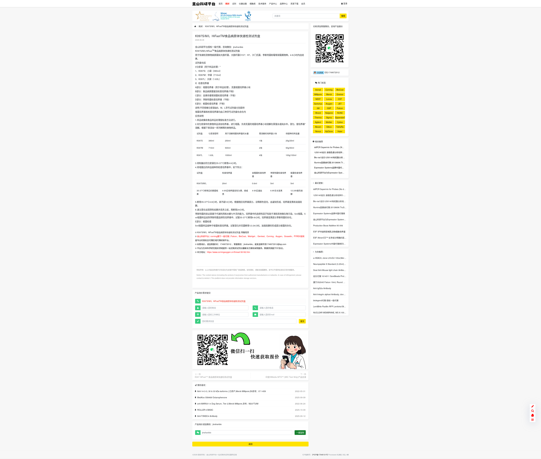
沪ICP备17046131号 (320, 454)
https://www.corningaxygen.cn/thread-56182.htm (228, 252)
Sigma (329, 117)
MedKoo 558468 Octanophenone (212, 397)
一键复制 (300, 432)
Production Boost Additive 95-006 (328, 225)
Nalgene (329, 112)
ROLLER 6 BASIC (205, 409)
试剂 (234, 3)
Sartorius (318, 103)
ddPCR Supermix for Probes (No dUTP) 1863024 (330, 147)
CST (340, 99)
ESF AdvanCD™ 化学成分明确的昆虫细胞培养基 (334, 237)
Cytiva (340, 122)
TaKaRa (339, 126)
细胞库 (253, 3)
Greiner (340, 94)
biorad (318, 89)
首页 (221, 3)
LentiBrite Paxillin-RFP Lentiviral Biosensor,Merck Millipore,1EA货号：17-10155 (348, 306)
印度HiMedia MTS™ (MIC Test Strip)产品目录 (286, 377)
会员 (303, 3)
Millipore (318, 94)
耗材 (227, 3)
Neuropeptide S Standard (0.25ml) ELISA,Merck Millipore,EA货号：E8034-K (347, 264)
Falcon (340, 108)
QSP (329, 108)
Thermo (318, 117)
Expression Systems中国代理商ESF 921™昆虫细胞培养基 (339, 243)
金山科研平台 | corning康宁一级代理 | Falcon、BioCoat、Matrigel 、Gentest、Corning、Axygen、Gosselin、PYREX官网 (250, 236)
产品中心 (273, 3)
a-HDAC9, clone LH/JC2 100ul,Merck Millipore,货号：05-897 (340, 258)
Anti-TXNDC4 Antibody (207, 416)
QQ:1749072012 (332, 72)
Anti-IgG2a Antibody (322, 288)
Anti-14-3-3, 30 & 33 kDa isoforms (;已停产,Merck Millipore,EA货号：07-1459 (231, 391)
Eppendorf (340, 117)
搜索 (343, 15)
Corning (328, 89)
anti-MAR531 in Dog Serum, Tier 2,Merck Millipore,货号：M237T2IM (227, 403)
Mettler (329, 122)
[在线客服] (532, 415)
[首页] (195, 26)
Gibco (329, 126)
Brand (318, 112)
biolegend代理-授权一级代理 (325, 300)
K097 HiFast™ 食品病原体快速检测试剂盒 (213, 377)
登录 (345, 3)
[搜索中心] (532, 411)
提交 (302, 321)
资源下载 (294, 3)
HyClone (329, 131)
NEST (318, 99)
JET (340, 103)
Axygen (329, 103)
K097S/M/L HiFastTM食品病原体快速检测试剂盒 (227, 26)
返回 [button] (250, 444)
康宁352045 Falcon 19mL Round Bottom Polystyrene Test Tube (341, 282)
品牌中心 (284, 3)
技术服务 (262, 3)
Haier (340, 131)
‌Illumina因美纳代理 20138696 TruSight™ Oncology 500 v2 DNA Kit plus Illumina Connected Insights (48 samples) (330, 162)
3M (318, 108)
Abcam (318, 126)
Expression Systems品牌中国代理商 (330, 167)
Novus (318, 131)
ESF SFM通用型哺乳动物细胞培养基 (329, 231)
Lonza (329, 99)
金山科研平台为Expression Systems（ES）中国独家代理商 (330, 172)
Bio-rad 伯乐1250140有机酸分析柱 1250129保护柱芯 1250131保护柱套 (330, 157)
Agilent (318, 122)
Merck (329, 94)
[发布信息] (532, 406)
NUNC (340, 112)
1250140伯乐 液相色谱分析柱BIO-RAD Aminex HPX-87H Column (330, 152)
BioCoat (339, 89)
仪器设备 (243, 3)
